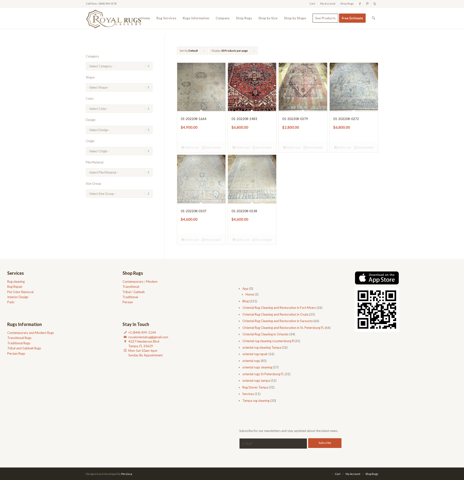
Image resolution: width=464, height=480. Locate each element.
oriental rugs (251, 361)
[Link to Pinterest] (367, 3)
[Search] (373, 18)
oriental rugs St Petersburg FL (263, 374)
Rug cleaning (16, 281)
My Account (327, 3)
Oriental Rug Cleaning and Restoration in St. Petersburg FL (283, 328)
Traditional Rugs (18, 343)
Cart (312, 3)
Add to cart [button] (191, 147)
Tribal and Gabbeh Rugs (24, 348)
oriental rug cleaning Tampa (261, 347)
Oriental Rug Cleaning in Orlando (265, 334)
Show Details (212, 147)
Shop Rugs (347, 3)
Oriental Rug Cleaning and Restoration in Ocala (275, 314)
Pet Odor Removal (20, 292)
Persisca (126, 473)
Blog (245, 301)
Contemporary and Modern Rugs (30, 333)
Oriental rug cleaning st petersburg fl (268, 341)
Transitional (131, 287)
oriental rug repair (255, 354)
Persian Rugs (16, 353)
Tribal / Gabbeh (134, 292)
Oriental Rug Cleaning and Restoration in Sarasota (277, 321)
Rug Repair (14, 287)
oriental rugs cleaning (257, 367)
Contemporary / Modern (140, 281)
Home (250, 294)
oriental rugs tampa (256, 380)
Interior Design (17, 297)
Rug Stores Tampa (255, 387)
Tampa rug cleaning (255, 400)
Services (248, 394)
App (245, 288)
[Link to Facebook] (359, 3)
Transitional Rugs (19, 338)
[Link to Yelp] (374, 3)
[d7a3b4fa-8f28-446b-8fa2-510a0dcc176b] (115, 18)
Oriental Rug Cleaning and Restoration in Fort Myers (279, 308)
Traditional (130, 297)
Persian (128, 302)
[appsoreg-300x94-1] (377, 278)
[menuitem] (312, 3)
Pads (10, 302)
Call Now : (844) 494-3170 (101, 3)
